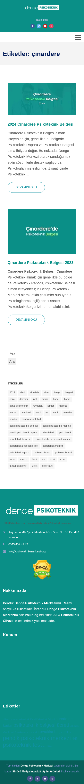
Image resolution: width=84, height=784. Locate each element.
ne (47, 412)
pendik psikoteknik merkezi (57, 425)
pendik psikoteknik (31, 419)
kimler (50, 405)
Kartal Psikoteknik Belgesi (42, 719)
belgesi (69, 392)
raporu (23, 459)
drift (75, 739)
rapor (12, 459)
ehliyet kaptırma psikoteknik (16, 719)
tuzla (62, 459)
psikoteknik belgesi (20, 439)
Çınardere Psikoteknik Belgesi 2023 (40, 262)
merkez (13, 412)
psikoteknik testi (63, 452)
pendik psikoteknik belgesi (24, 425)
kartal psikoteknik (19, 405)
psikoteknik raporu (19, 452)
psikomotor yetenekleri (28, 732)
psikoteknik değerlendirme (24, 445)
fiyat (35, 399)
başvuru (61, 732)
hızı (70, 732)
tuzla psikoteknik (18, 466)
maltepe (63, 405)
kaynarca (38, 405)
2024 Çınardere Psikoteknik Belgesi (40, 124)
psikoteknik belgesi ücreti (41, 725)
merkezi (26, 412)
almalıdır (34, 392)
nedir (56, 412)
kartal (67, 399)
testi (52, 459)
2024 (12, 392)
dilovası (24, 399)
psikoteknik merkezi (53, 445)
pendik (13, 419)
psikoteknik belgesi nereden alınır (53, 439)
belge (57, 392)
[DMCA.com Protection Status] (42, 570)
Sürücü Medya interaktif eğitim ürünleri (36, 771)
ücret (34, 466)
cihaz (47, 745)
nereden (67, 412)
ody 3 (13, 732)
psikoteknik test (42, 452)
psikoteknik (65, 432)
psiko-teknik (48, 432)
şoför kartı (47, 466)
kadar (56, 399)
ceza (12, 399)
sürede (61, 719)
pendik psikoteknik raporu (23, 432)
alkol (22, 392)
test (44, 459)
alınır (46, 392)
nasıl (38, 412)
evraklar (46, 732)
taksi (34, 459)
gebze (45, 399)
